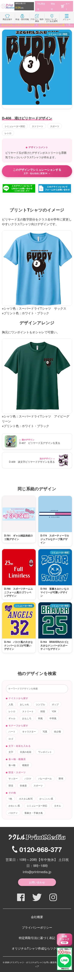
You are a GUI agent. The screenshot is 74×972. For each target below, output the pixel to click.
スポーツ (54, 126)
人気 (11, 704)
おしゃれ (24, 704)
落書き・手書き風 (33, 812)
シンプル (40, 704)
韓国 (42, 711)
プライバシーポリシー (37, 927)
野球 (61, 778)
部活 (11, 785)
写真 (45, 731)
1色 (10, 798)
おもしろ (26, 718)
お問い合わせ (37, 882)
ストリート (37, 126)
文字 (11, 751)
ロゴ (11, 738)
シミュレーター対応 (15, 126)
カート (67, 6)
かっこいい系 (46, 798)
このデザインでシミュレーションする (37, 171)
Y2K (54, 711)
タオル (57, 805)
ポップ (55, 704)
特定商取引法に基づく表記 (37, 938)
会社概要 (37, 917)
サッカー (13, 778)
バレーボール (45, 778)
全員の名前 (25, 751)
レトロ (8, 133)
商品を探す (7, 19)
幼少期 (57, 731)
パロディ (13, 812)
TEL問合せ (41, 6)
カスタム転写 (26, 798)
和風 (40, 718)
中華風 (53, 718)
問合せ (53, 6)
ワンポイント (45, 751)
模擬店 (25, 765)
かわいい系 (14, 805)
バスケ (27, 778)
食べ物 (12, 765)
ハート (12, 731)
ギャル (12, 718)
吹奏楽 (23, 785)
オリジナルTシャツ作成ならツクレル (37, 948)
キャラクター (29, 731)
